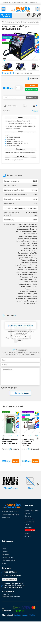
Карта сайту (6, 517)
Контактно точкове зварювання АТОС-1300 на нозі (10, 441)
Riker (30, 488)
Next (37, 66)
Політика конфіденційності (10, 514)
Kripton (35, 111)
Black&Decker (11, 488)
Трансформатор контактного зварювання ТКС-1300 (28, 442)
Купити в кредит (31, 89)
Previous (3, 66)
